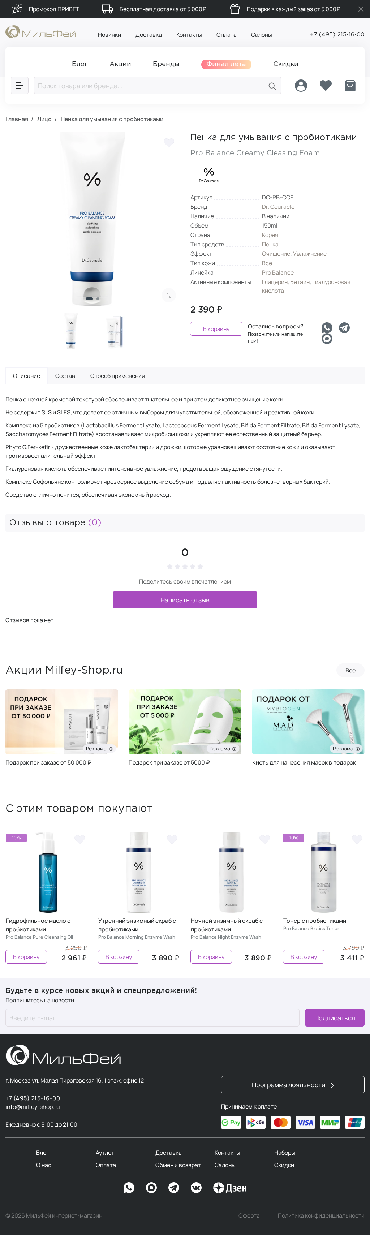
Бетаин (300, 282)
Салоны (261, 35)
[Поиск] (272, 85)
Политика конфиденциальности (321, 1215)
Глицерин (275, 282)
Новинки (109, 35)
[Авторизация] (301, 86)
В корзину (216, 329)
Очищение (276, 254)
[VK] (196, 1187)
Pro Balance (278, 272)
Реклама (97, 748)
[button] (89, 298)
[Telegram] (344, 327)
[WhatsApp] (129, 1187)
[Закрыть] (361, 9)
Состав (65, 376)
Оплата (226, 35)
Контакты (189, 35)
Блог (42, 1153)
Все (267, 263)
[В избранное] (168, 142)
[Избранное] (326, 86)
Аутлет (105, 1153)
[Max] (151, 1187)
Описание (26, 376)
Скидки (284, 1165)
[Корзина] (350, 86)
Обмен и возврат (178, 1165)
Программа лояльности (289, 1084)
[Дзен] (229, 1187)
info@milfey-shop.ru (32, 1107)
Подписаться (334, 1018)
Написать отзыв (185, 599)
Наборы (284, 1153)
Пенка (270, 244)
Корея (270, 235)
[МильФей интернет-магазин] (40, 31)
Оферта (249, 1215)
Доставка (148, 35)
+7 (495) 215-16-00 (337, 35)
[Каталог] (20, 85)
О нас (43, 1165)
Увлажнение (310, 254)
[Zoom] (169, 295)
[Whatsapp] (327, 327)
